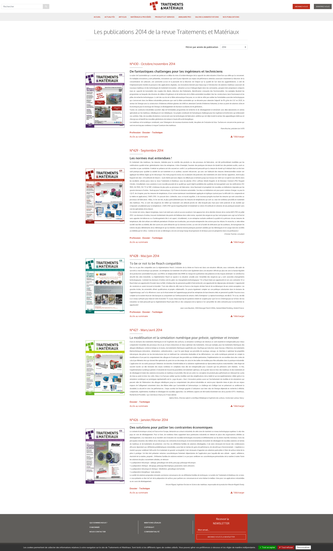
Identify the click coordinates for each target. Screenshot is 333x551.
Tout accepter (268, 547)
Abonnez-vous (301, 6)
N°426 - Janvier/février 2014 (149, 420)
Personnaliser (303, 547)
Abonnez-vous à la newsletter (221, 537)
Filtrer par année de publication (202, 47)
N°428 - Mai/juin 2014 (144, 256)
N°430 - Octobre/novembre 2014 (152, 64)
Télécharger (238, 136)
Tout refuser (287, 547)
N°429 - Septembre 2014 (146, 150)
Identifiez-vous (322, 6)
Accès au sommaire (139, 136)
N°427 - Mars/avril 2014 (146, 330)
